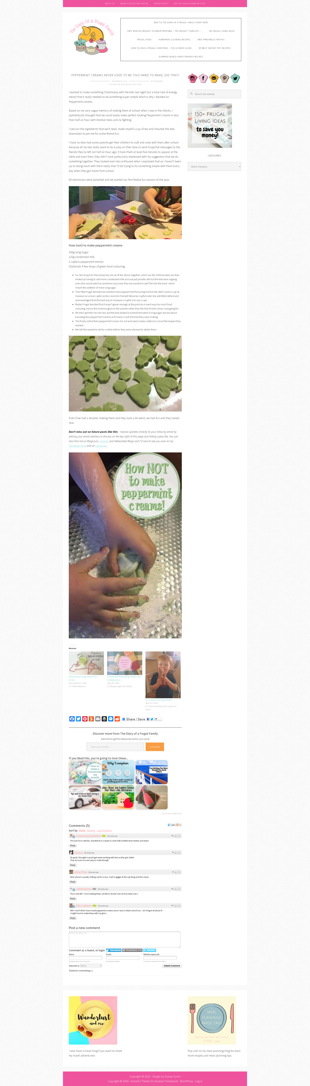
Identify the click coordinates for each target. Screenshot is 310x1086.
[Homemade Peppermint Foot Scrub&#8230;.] (86, 663)
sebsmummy (84, 888)
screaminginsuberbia (88, 835)
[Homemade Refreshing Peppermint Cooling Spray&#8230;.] (124, 663)
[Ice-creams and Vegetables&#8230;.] (163, 674)
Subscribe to (74, 965)
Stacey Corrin (173, 1076)
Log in (198, 1081)
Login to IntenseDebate (113, 950)
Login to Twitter (149, 950)
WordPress (186, 1081)
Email (108, 954)
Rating (91, 830)
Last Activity (104, 830)
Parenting (177, 813)
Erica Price (80, 872)
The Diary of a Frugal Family (92, 36)
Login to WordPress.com (132, 950)
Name (71, 954)
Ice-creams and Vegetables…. (160, 699)
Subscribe (155, 746)
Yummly (104, 441)
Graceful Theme (140, 1081)
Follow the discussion (179, 824)
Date (82, 830)
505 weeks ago (112, 836)
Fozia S (78, 852)
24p (94, 889)
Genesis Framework (166, 1081)
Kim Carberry (84, 905)
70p (103, 836)
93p (94, 906)
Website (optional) (151, 954)
